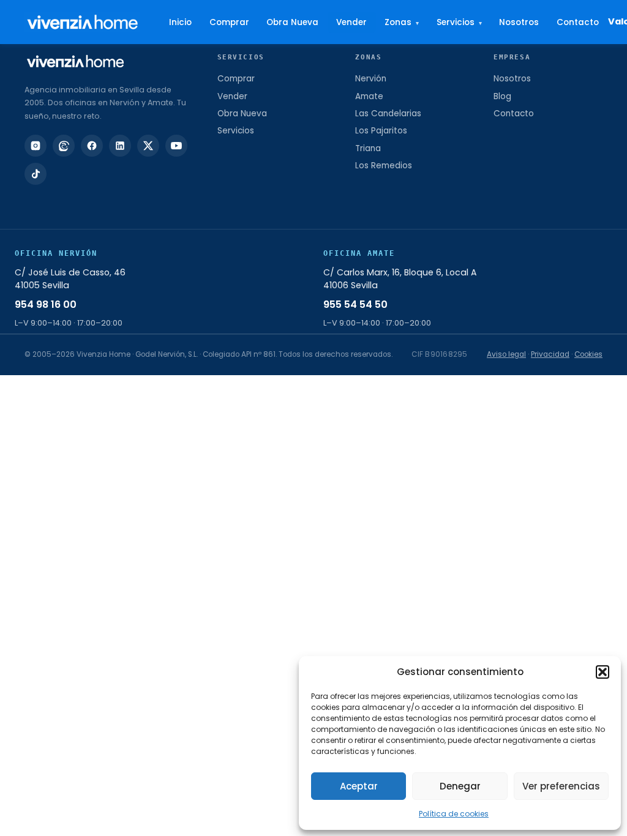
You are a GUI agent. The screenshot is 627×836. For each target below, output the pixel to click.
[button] (602, 672)
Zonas (402, 22)
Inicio (180, 22)
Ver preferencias (561, 786)
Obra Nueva (292, 22)
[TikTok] (35, 174)
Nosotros (519, 22)
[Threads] (64, 146)
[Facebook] (92, 146)
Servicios (459, 22)
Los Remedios (383, 165)
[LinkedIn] (120, 146)
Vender (351, 22)
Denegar (460, 786)
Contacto (578, 22)
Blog (502, 96)
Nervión (370, 78)
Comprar (229, 22)
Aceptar (359, 786)
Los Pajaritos (381, 130)
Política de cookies (454, 813)
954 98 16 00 (46, 304)
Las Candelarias (388, 113)
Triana (368, 148)
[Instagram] (35, 146)
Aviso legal (506, 354)
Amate (369, 96)
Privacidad (550, 354)
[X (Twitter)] (148, 146)
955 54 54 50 (355, 304)
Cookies (588, 354)
